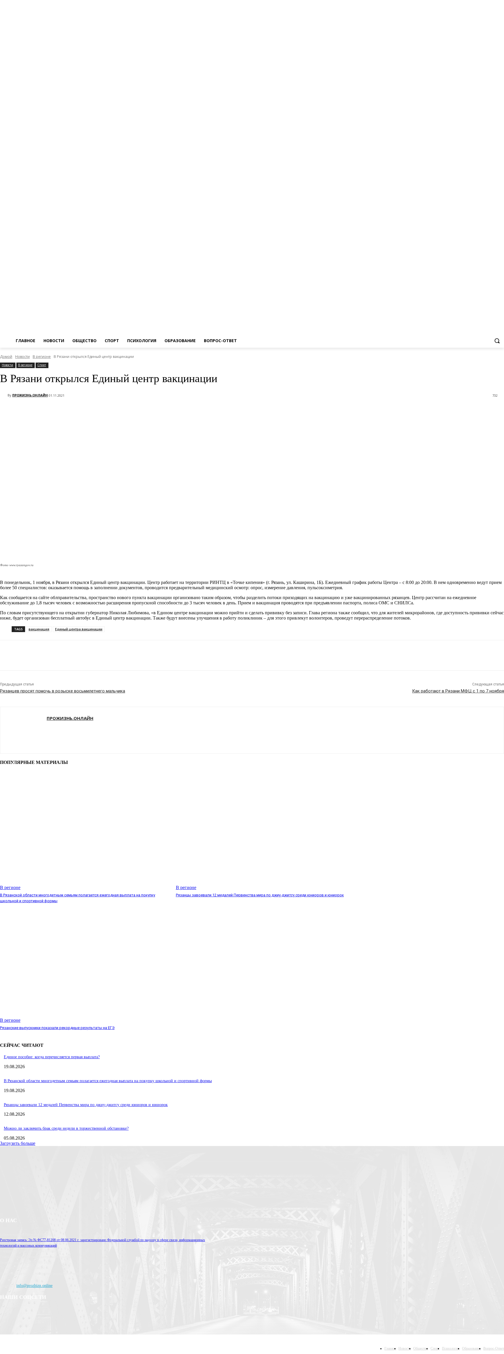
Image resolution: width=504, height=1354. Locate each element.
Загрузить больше (17, 1143)
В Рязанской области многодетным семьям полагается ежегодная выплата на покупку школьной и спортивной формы (108, 1081)
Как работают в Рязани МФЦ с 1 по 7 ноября (458, 691)
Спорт (41, 365)
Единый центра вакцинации (78, 629)
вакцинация (39, 629)
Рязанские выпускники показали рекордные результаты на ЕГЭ (57, 1028)
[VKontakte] (500, 66)
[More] (65, 411)
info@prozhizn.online (34, 1285)
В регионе (42, 356)
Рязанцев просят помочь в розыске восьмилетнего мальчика (62, 691)
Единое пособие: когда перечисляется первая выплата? (52, 1057)
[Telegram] (492, 66)
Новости (22, 356)
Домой (6, 356)
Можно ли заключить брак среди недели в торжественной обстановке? (66, 1128)
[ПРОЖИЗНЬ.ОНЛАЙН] (4, 395)
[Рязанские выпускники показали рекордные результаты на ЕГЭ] (85, 963)
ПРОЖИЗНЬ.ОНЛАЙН (30, 395)
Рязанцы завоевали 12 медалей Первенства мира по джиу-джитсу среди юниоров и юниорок (260, 895)
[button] (497, 341)
